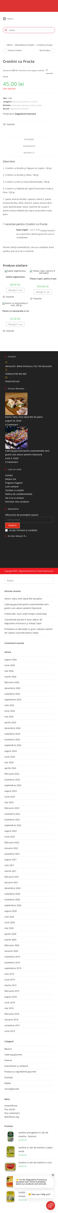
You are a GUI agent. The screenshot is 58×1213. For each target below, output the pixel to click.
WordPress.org (11, 1116)
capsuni (24, 105)
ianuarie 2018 (11, 1019)
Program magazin (14, 482)
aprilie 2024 (10, 768)
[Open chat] (50, 1205)
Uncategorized (11, 1088)
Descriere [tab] (29, 139)
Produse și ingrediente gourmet (20, 1071)
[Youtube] (6, 553)
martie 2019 (10, 985)
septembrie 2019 (12, 968)
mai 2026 (9, 671)
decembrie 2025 (12, 688)
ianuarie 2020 (11, 951)
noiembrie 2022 (12, 813)
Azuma (50, 571)
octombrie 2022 (12, 819)
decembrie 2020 (12, 888)
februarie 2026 (11, 682)
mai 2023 (9, 802)
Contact (9, 475)
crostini (32, 105)
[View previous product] (5, 50)
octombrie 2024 (12, 739)
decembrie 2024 (12, 728)
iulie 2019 (9, 973)
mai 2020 (9, 928)
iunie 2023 (9, 796)
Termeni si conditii (14, 490)
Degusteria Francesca (19, 108)
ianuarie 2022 (11, 848)
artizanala (15, 105)
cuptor (39, 105)
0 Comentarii (11, 424)
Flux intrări (9, 1109)
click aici (15, 381)
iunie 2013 (9, 1031)
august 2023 (10, 791)
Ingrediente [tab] (29, 146)
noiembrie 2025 (12, 693)
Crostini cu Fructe (44, 45)
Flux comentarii (12, 1113)
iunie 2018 (9, 1002)
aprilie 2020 (10, 934)
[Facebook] (6, 541)
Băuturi (8, 1048)
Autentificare (10, 1105)
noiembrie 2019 (12, 956)
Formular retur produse (17, 501)
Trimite (12, 525)
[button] (9, 124)
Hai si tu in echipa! (14, 497)
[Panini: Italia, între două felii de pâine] (16, 403)
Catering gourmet (13, 1054)
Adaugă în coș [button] (15, 290)
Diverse (8, 1060)
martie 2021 (10, 871)
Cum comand (11, 486)
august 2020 (10, 911)
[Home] (3, 45)
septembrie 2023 (12, 785)
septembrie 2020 (12, 905)
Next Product (45, 50)
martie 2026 (10, 676)
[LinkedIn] (6, 549)
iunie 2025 (9, 710)
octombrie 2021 (12, 853)
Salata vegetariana (15, 276)
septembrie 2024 (12, 745)
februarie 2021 (11, 876)
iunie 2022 (9, 836)
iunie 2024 (9, 756)
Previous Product (15, 50)
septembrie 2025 (12, 699)
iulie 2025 (9, 705)
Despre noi (10, 479)
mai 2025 (9, 716)
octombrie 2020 (12, 899)
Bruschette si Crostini (28, 101)
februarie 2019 (11, 991)
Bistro (15, 101)
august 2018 (10, 996)
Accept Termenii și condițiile (23, 530)
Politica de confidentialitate (18, 494)
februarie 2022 (11, 842)
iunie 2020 (9, 922)
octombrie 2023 (12, 779)
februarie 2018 (11, 1013)
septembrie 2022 (12, 825)
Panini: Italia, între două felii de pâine (24, 417)
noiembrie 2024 (12, 733)
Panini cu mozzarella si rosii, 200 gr (20, 311)
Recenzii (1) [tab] (29, 152)
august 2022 (10, 831)
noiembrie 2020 (12, 893)
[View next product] (53, 50)
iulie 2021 (9, 865)
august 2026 (10, 659)
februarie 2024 (11, 773)
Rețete (7, 1083)
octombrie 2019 (12, 962)
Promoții (8, 1077)
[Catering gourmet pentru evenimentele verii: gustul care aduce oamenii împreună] (16, 437)
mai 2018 (9, 1008)
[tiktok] (6, 557)
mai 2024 (9, 762)
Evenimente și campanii (16, 1066)
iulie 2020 (9, 916)
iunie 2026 (9, 665)
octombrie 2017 (12, 1025)
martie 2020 (10, 939)
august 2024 (10, 751)
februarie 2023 (11, 808)
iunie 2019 (9, 979)
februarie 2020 (11, 945)
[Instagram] (6, 545)
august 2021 (10, 859)
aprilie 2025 (10, 722)
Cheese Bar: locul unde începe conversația (25, 613)
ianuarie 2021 (11, 882)
